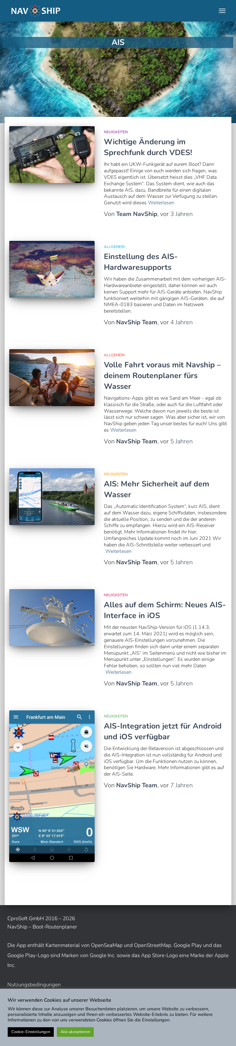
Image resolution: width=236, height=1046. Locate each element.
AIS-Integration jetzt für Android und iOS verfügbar (163, 731)
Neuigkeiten (116, 132)
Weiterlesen (161, 203)
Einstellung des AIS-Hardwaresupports (141, 262)
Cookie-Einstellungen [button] (30, 1032)
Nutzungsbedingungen (34, 984)
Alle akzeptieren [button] (75, 1032)
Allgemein (114, 246)
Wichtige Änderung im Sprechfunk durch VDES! (148, 147)
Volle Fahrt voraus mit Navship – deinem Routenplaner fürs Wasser (162, 376)
